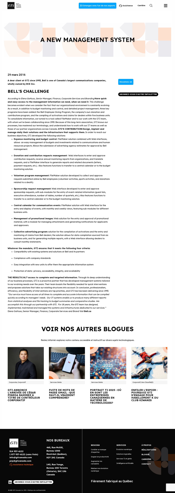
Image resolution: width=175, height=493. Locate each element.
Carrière (141, 5)
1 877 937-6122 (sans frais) (23, 454)
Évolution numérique (124, 449)
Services (121, 445)
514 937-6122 (16, 451)
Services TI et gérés (124, 459)
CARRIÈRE (146, 459)
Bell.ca (87, 311)
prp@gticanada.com (20, 461)
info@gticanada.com (20, 457)
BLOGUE (146, 454)
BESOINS (95, 445)
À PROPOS (146, 445)
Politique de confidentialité (36, 490)
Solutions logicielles (123, 454)
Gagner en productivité (100, 457)
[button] (151, 5)
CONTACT (146, 464)
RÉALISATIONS (149, 450)
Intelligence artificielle (124, 463)
